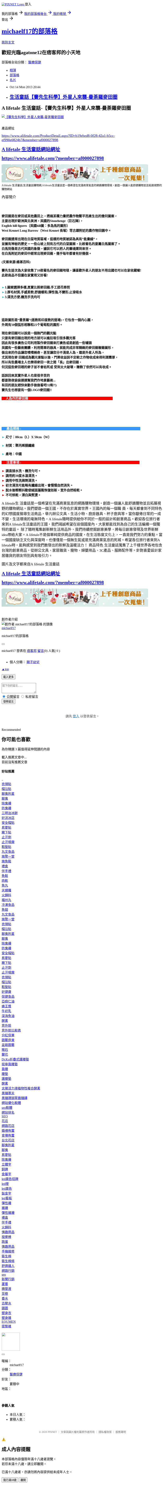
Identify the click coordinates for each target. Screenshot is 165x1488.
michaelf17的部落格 (30, 31)
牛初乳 (6, 1011)
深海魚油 (8, 1016)
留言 (40, 651)
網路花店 (8, 1126)
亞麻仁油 (8, 1001)
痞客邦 (32, 651)
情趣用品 (8, 1232)
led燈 (5, 1183)
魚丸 (5, 885)
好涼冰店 (8, 818)
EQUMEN (9, 1321)
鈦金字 (6, 1193)
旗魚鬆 (6, 861)
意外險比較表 (11, 1030)
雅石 (5, 1049)
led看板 (7, 1198)
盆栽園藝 (8, 1045)
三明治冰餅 (10, 813)
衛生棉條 (8, 1261)
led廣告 (7, 1188)
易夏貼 (6, 827)
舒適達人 (8, 1266)
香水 (5, 1298)
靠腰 (5, 1069)
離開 (23, 1480)
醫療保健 (34, 62)
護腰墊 (6, 1078)
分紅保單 (8, 1035)
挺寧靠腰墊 (10, 1064)
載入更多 (8, 676)
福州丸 (6, 900)
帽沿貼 (6, 789)
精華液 (6, 1289)
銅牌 (5, 1169)
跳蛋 (5, 1241)
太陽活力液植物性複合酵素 (21, 1088)
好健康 (6, 991)
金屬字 (6, 1174)
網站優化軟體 (11, 1103)
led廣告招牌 (10, 1179)
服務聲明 (121, 1431)
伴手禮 (6, 871)
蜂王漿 (6, 1006)
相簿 (13, 70)
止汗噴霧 (8, 842)
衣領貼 (6, 784)
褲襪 (5, 1208)
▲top (5, 669)
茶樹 (5, 1293)
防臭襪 (6, 808)
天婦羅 (6, 890)
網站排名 (8, 1112)
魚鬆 (5, 876)
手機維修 (8, 1251)
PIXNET (52, 1431)
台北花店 (8, 1140)
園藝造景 (8, 1040)
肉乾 (5, 880)
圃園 (5, 1308)
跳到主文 (8, 42)
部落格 (14, 75)
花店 (5, 1121)
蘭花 (5, 1054)
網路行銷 (8, 1270)
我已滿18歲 (9, 1480)
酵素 (5, 1020)
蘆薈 (5, 1284)
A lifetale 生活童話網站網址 (31, 149)
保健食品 (8, 996)
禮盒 (5, 866)
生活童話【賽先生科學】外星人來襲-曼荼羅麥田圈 (64, 97)
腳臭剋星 (8, 793)
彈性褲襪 (8, 1212)
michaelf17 (9, 628)
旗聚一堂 (8, 856)
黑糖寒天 (8, 1093)
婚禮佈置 (8, 1130)
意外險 (6, 1025)
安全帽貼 (8, 822)
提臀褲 (6, 1326)
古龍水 (6, 1303)
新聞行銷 (8, 1279)
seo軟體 (7, 1107)
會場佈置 (8, 1135)
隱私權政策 (105, 1431)
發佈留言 (8, 701)
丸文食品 (8, 851)
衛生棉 (6, 1256)
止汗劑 (6, 837)
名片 (13, 80)
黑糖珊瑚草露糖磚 (14, 1098)
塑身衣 (6, 1313)
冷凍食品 (8, 905)
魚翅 (5, 909)
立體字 (6, 1164)
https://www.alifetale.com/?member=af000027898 (53, 158)
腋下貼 (6, 832)
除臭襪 (6, 803)
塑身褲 (6, 1318)
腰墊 (5, 1074)
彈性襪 (6, 1203)
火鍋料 (6, 895)
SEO (5, 1116)
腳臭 (5, 798)
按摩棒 (6, 1237)
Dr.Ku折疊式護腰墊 (15, 1059)
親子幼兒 (33, 662)
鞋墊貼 (6, 847)
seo (4, 1274)
